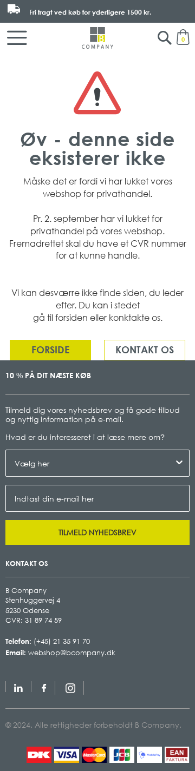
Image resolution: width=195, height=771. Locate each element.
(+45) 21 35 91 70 (62, 641)
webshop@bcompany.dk (71, 652)
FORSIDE (50, 349)
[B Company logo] (97, 38)
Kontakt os (144, 349)
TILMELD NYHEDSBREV (97, 532)
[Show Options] (179, 463)
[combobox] (94, 463)
